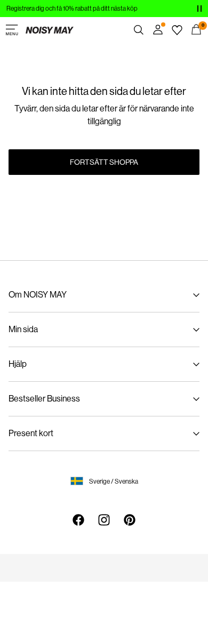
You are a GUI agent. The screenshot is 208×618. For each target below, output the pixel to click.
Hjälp (18, 364)
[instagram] (104, 519)
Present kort (31, 433)
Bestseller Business (44, 399)
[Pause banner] (199, 8)
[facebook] (78, 519)
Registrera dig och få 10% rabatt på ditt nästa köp (72, 8)
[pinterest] (129, 519)
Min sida (23, 329)
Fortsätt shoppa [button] (104, 162)
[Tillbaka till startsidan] (50, 30)
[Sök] (138, 29)
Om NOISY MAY (38, 295)
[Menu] (11, 29)
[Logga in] (157, 29)
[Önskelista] (177, 29)
